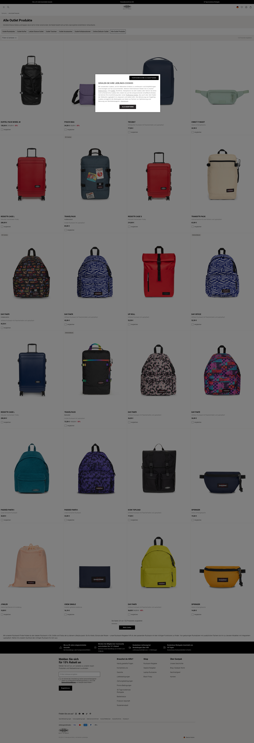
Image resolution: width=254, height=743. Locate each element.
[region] (127, 93)
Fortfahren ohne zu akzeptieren (144, 78)
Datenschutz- (102, 91)
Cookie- (113, 91)
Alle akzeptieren (128, 107)
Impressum (124, 101)
